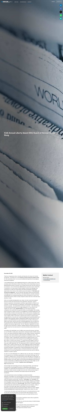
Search (53, 1)
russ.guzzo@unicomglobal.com (49, 278)
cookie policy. (5, 400)
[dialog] (8, 402)
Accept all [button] (5, 408)
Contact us (59, 1)
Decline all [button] (12, 408)
